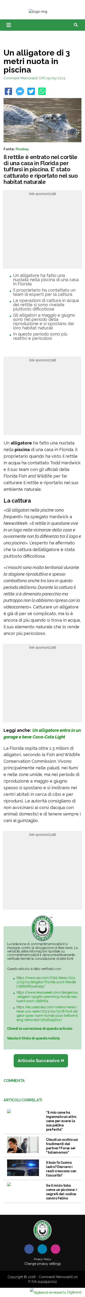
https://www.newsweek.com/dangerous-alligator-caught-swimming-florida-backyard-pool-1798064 (47, 997)
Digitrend (65, 1292)
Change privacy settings (42, 1264)
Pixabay (22, 149)
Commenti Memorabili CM (24, 78)
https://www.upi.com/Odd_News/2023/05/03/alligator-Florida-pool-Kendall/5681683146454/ (46, 982)
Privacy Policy (42, 1259)
